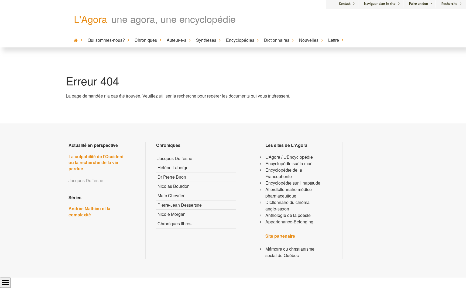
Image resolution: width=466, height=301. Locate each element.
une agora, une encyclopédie (173, 19)
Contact (345, 3)
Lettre (333, 40)
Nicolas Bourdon (173, 186)
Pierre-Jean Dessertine (179, 205)
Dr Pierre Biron (171, 177)
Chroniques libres (174, 223)
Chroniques (146, 40)
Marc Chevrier (170, 195)
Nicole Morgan (171, 214)
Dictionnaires (276, 40)
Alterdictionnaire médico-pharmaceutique (289, 192)
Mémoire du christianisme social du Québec (289, 252)
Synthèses (206, 40)
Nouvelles (308, 40)
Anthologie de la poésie (288, 215)
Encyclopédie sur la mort (289, 163)
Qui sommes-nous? (106, 40)
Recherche (449, 3)
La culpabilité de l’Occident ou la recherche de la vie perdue (96, 162)
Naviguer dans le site (380, 3)
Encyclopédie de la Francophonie (283, 173)
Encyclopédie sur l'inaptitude (292, 183)
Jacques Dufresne (174, 158)
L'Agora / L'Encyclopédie (289, 157)
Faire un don (418, 3)
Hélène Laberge (173, 167)
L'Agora (90, 19)
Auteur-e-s (176, 40)
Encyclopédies (240, 40)
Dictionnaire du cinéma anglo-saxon (287, 205)
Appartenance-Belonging (289, 222)
